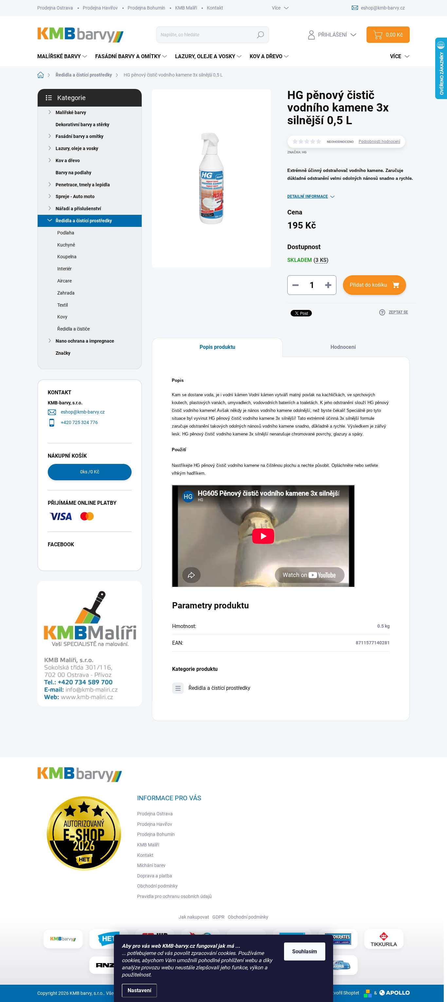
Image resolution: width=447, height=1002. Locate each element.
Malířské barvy (71, 112)
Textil (62, 305)
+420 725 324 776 (79, 422)
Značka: (297, 152)
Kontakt (215, 7)
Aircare (64, 280)
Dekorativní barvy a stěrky (82, 124)
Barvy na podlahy (73, 172)
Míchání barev (151, 865)
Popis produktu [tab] (217, 347)
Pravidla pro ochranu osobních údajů (174, 896)
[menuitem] (63, 56)
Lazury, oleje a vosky (77, 148)
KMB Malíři (186, 7)
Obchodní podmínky (157, 886)
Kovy (62, 316)
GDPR (218, 917)
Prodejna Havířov (100, 7)
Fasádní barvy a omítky (79, 136)
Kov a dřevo (68, 160)
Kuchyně (66, 244)
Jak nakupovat (194, 917)
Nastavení (139, 990)
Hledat (260, 34)
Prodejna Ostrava (55, 7)
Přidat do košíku (368, 285)
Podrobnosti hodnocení (379, 141)
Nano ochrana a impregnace (85, 341)
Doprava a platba (154, 875)
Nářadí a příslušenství (78, 208)
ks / (89, 471)
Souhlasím (304, 951)
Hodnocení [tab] (343, 347)
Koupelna (67, 256)
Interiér (64, 268)
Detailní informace (307, 196)
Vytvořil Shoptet (343, 992)
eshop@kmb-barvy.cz (83, 412)
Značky (63, 353)
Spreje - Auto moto (75, 196)
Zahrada (66, 293)
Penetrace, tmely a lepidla (83, 184)
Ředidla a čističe (73, 328)
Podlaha (65, 232)
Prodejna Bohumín (146, 7)
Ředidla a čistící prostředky (84, 220)
